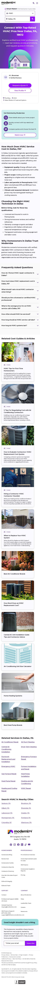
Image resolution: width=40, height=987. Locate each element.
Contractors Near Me (7, 867)
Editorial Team (5, 885)
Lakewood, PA (6, 813)
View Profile (19, 90)
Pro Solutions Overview (28, 854)
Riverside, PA (26, 808)
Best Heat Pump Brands (13, 725)
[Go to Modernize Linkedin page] (22, 845)
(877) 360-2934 (6, 913)
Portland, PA (26, 818)
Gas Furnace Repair (8, 774)
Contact (3, 895)
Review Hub (5, 859)
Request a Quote (19, 85)
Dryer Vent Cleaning (29, 747)
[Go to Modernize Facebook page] (18, 845)
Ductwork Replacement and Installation (8, 759)
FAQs (22, 899)
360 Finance (24, 865)
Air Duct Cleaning (27, 742)
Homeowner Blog (6, 854)
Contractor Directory (7, 871)
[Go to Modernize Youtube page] (29, 845)
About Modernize (26, 895)
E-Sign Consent (23, 955)
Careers (23, 907)
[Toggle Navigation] (37, 3)
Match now (19, 135)
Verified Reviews (15, 78)
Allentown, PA (26, 822)
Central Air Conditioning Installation (6, 749)
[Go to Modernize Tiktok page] (26, 845)
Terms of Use (14, 955)
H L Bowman (14, 75)
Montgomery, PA (7, 818)
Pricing (23, 875)
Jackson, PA (6, 803)
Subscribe (31, 943)
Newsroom (24, 911)
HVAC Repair (26, 788)
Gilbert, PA (5, 808)
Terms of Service (8, 964)
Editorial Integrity (6, 881)
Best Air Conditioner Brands (14, 574)
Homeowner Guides (7, 863)
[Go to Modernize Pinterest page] (11, 845)
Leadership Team (26, 903)
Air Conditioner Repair (10, 742)
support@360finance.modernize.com (12, 915)
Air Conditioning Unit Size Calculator (17, 666)
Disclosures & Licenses (15, 957)
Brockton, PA (26, 803)
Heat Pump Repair (8, 781)
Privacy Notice (5, 955)
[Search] (33, 3)
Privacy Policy (33, 962)
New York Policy (17, 958)
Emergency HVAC (8, 766)
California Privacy (6, 958)
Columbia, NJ (6, 822)
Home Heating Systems (13, 696)
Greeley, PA (25, 813)
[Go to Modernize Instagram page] (14, 845)
